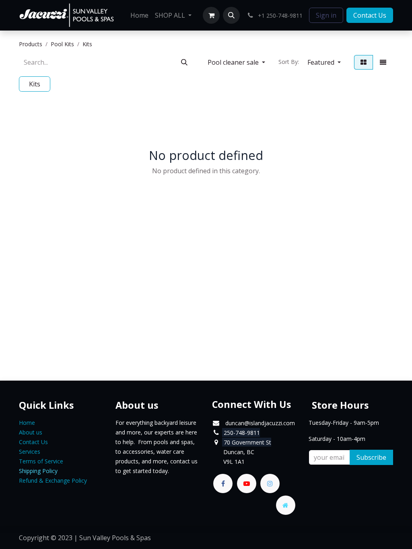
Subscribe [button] (371, 457)
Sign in (326, 15)
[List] (383, 62)
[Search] (184, 62)
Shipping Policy (38, 471)
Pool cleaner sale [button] (234, 62)
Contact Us (369, 15)
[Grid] (363, 62)
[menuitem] (139, 15)
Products (30, 44)
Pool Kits (62, 44)
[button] (231, 15)
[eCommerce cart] (211, 15)
